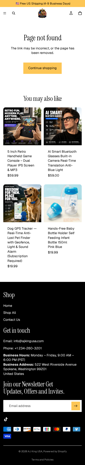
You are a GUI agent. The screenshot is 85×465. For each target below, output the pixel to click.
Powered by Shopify (55, 451)
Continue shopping (42, 68)
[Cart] (80, 13)
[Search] (13, 13)
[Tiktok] (5, 419)
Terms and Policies (42, 459)
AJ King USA (35, 451)
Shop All (9, 312)
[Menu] (4, 13)
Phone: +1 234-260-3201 (22, 348)
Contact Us (11, 320)
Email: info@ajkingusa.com (23, 341)
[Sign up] (75, 406)
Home (7, 305)
